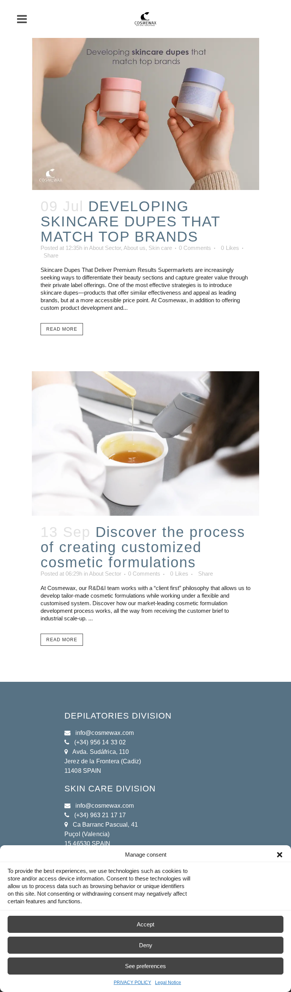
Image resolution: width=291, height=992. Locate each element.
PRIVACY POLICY (132, 982)
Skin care (160, 248)
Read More (61, 329)
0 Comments (195, 248)
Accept (145, 924)
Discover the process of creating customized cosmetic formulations (143, 547)
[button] (279, 855)
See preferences (145, 966)
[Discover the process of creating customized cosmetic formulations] (145, 443)
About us (135, 248)
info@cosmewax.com (104, 733)
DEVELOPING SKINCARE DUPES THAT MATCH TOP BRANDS (130, 221)
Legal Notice (168, 982)
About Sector (105, 248)
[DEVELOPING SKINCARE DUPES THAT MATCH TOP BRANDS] (145, 114)
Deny (145, 945)
